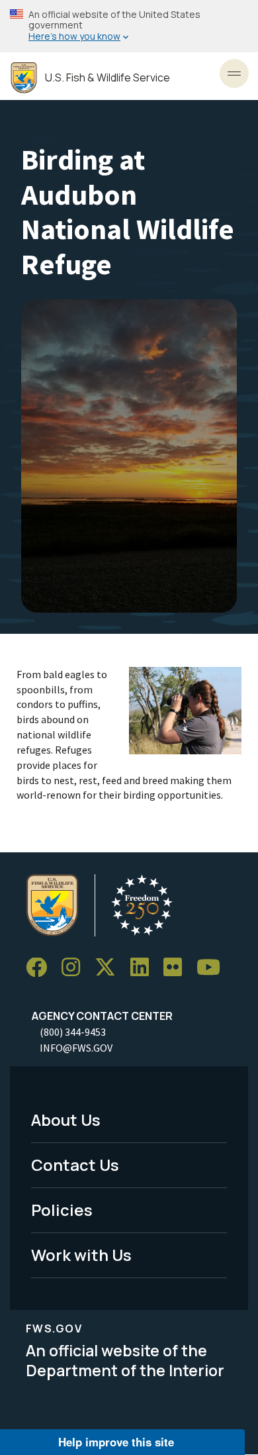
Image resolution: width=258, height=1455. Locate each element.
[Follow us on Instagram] (75, 968)
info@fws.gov (76, 1047)
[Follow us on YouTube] (213, 968)
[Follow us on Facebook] (41, 968)
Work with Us (81, 1255)
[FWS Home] (24, 77)
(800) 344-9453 (73, 1031)
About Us (66, 1119)
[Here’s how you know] (129, 26)
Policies (62, 1210)
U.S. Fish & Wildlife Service (107, 78)
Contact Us (75, 1165)
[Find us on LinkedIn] (144, 968)
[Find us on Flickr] (177, 968)
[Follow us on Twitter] (110, 968)
